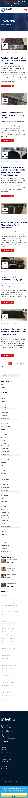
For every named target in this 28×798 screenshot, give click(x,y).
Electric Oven (11, 628)
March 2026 (4, 410)
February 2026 (5, 412)
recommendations (6, 655)
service (4, 678)
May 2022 (3, 537)
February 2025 (5, 446)
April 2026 (3, 407)
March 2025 (4, 443)
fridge (11, 635)
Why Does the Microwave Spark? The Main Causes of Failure (12, 115)
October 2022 (4, 523)
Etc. (2, 771)
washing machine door (7, 692)
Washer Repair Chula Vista (8, 685)
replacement (11, 672)
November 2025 (5, 421)
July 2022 (3, 531)
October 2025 (4, 423)
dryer (3, 628)
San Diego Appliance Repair (8, 675)
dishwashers (13, 624)
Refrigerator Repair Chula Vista (9, 665)
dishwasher (4, 624)
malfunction (13, 641)
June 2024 (4, 468)
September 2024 (5, 459)
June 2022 (4, 534)
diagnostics (12, 621)
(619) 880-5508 (21, 1)
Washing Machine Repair (7, 764)
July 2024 (3, 465)
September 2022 (5, 526)
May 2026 (3, 404)
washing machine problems (8, 695)
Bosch (3, 614)
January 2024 (4, 482)
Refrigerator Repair (6, 759)
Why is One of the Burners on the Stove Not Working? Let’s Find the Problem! (13, 331)
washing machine (6, 689)
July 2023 (3, 498)
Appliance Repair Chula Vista (8, 598)
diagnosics (4, 621)
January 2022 (4, 548)
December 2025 (5, 418)
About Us (3, 744)
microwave (4, 645)
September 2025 (5, 426)
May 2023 (3, 504)
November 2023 (5, 487)
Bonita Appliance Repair (13, 611)
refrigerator (5, 658)
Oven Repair (4, 768)
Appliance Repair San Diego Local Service (9, 607)
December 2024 (5, 451)
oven (3, 651)
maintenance (5, 641)
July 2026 (3, 399)
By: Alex (3, 52)
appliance (4, 595)
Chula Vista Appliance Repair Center (10, 618)
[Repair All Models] (9, 10)
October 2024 (4, 457)
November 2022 (5, 520)
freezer (10, 631)
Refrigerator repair (6, 662)
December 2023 (5, 484)
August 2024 (4, 462)
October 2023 (4, 490)
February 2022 (5, 545)
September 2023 (5, 493)
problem (10, 651)
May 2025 (3, 437)
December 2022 (5, 518)
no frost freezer (14, 645)
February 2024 (5, 479)
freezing (4, 635)
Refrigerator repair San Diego (8, 668)
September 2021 (5, 551)
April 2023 (3, 506)
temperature (5, 682)
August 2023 (4, 495)
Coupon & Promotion (6, 752)
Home (2, 24)
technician (8, 24)
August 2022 (4, 529)
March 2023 (4, 509)
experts (4, 631)
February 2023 (5, 512)
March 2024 (4, 476)
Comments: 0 (14, 52)
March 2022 (4, 542)
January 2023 (4, 515)
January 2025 (4, 448)
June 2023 (4, 501)
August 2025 (4, 429)
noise (14, 648)
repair (3, 672)
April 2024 (3, 473)
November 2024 (5, 454)
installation (4, 638)
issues (11, 638)
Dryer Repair (4, 766)
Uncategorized (5, 387)
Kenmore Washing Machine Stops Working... (11, 576)
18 (23, 363)
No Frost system (6, 648)
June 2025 (4, 434)
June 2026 (4, 401)
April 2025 (3, 440)
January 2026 (4, 415)
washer (13, 682)
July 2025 (3, 432)
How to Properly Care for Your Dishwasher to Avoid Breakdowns (14, 225)
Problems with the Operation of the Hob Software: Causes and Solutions (13, 60)
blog (3, 611)
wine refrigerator (6, 699)
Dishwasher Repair (5, 761)
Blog (8, 52)
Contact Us (4, 749)
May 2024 (3, 470)
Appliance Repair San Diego (8, 602)
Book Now (3, 747)
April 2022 (3, 540)
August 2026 (4, 396)
